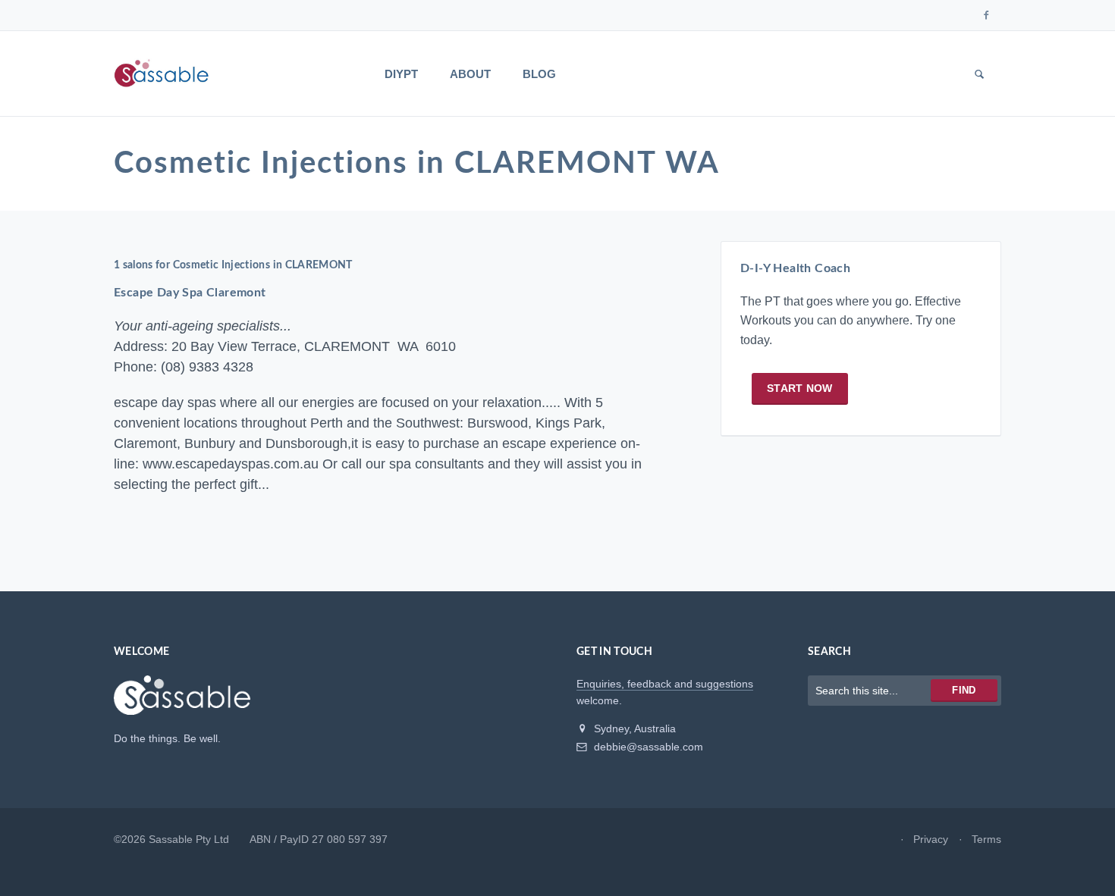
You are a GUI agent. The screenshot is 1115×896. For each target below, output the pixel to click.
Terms (986, 839)
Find (963, 690)
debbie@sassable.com (647, 747)
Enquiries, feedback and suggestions (664, 684)
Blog (539, 73)
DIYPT (401, 73)
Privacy (930, 839)
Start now (800, 388)
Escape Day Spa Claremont (190, 293)
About (470, 73)
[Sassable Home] (182, 702)
